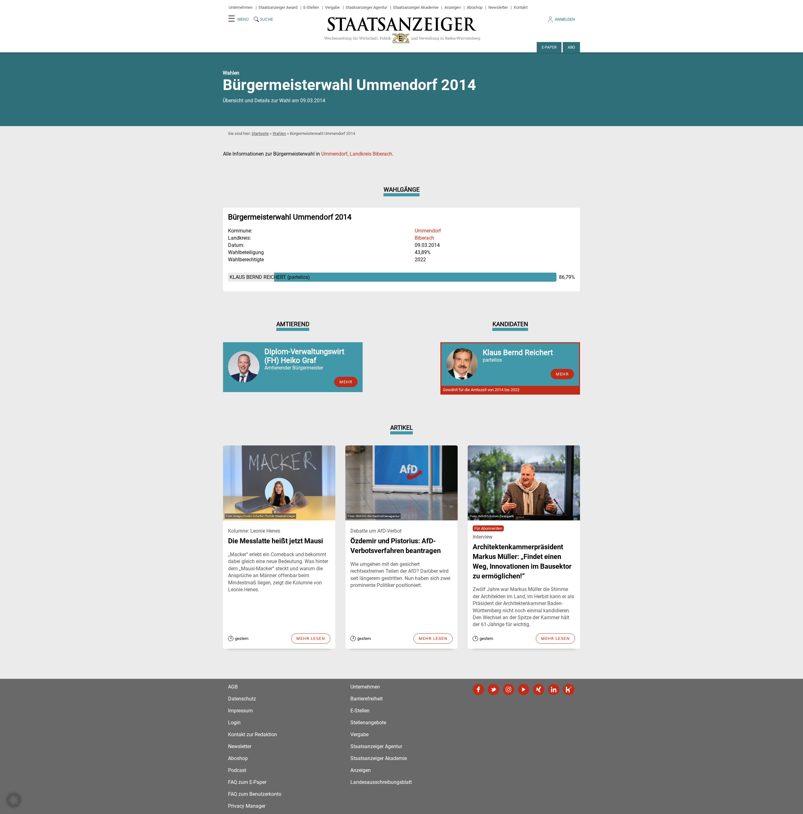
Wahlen (279, 133)
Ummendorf (334, 154)
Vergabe (332, 7)
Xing (538, 689)
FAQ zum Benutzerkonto (254, 794)
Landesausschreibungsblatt (381, 782)
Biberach (424, 238)
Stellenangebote (368, 723)
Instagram (508, 689)
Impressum (240, 711)
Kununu (568, 689)
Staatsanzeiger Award (277, 7)
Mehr (345, 382)
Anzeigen (452, 7)
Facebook (478, 689)
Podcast (237, 770)
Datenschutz (242, 699)
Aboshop (474, 7)
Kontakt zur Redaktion (252, 734)
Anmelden (565, 19)
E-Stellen (311, 7)
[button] (14, 800)
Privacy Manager (246, 806)
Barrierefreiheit (366, 699)
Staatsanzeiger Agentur (366, 7)
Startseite (260, 133)
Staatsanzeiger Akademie (416, 7)
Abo (571, 47)
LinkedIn (553, 689)
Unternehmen (241, 7)
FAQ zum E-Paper (247, 782)
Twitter (493, 689)
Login (234, 723)
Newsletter (498, 7)
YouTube (523, 689)
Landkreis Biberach (371, 154)
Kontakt (521, 7)
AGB (233, 687)
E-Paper (549, 47)
